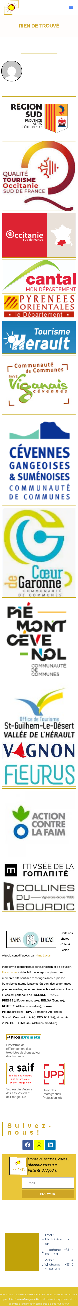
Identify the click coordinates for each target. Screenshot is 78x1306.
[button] (71, 7)
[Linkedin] (50, 1145)
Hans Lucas (43, 955)
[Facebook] (27, 1145)
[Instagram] (39, 1145)
